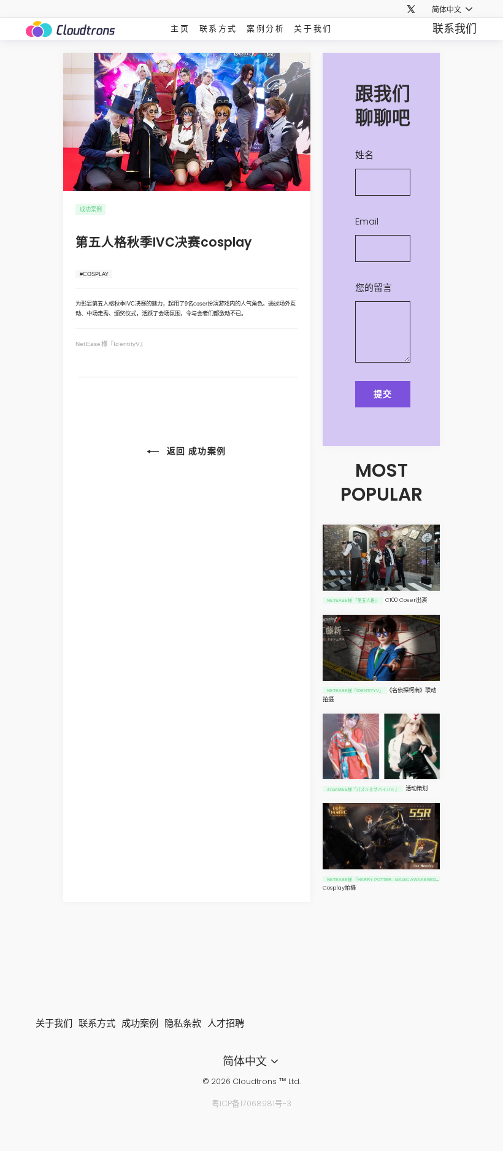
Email (366, 221)
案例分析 (266, 28)
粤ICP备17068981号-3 (251, 1103)
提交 (383, 394)
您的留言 (373, 287)
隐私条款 (182, 1023)
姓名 (364, 154)
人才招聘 (225, 1023)
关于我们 (313, 28)
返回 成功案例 (195, 451)
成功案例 (139, 1023)
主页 (180, 28)
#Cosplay (94, 274)
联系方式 (218, 28)
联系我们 (454, 28)
